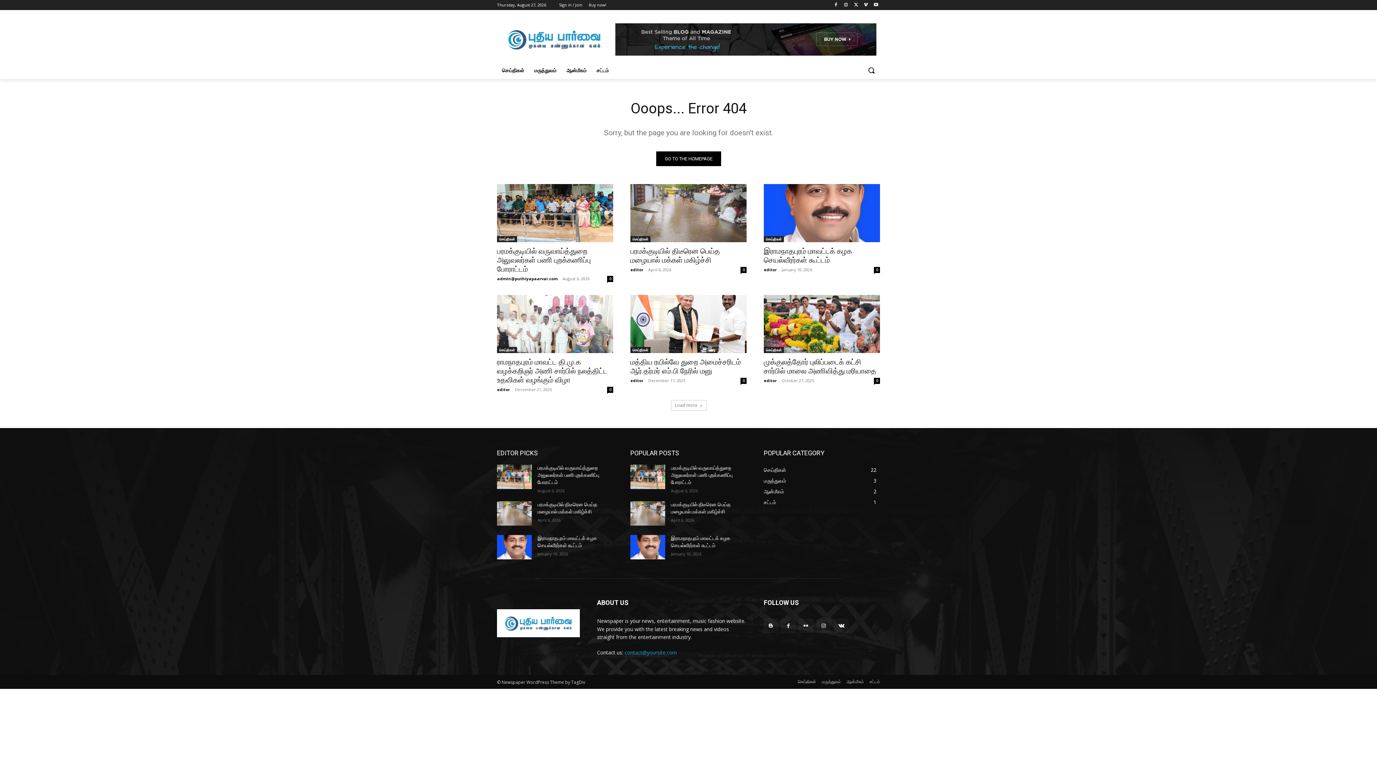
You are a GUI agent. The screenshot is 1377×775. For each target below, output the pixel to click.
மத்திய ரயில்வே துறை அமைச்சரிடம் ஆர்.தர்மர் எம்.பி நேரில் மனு (685, 366)
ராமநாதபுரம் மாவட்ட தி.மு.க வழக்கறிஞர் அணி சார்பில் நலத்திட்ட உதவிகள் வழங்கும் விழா (552, 371)
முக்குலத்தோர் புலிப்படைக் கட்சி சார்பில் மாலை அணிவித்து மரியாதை (820, 366)
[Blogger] (771, 626)
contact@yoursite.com (651, 652)
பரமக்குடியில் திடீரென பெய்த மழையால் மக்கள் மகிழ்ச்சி (675, 255)
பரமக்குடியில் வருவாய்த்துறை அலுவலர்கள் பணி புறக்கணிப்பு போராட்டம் (544, 260)
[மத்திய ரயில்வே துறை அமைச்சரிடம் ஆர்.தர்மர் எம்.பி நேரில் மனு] (688, 324)
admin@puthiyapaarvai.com (527, 278)
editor (636, 269)
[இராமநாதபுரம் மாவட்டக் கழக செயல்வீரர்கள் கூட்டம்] (822, 213)
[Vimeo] (866, 5)
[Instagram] (846, 5)
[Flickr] (806, 626)
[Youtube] (876, 5)
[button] (871, 70)
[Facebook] (836, 5)
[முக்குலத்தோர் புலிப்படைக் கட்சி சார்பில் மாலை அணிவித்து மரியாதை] (822, 324)
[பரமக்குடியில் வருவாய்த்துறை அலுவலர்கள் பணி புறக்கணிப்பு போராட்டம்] (555, 213)
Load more (686, 405)
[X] (856, 5)
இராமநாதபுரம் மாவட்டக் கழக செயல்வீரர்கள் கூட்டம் (808, 255)
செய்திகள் (507, 238)
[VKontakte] (841, 626)
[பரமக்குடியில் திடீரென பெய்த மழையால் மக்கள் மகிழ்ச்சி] (688, 213)
